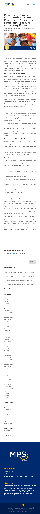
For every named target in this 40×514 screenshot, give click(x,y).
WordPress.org (8, 423)
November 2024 (8, 335)
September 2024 (8, 339)
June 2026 (6, 301)
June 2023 (6, 371)
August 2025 (7, 319)
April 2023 (6, 375)
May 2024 (6, 348)
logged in (13, 253)
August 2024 (7, 341)
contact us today (12, 233)
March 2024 (7, 353)
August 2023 (7, 366)
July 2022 (6, 393)
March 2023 (7, 377)
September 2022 (8, 388)
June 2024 (6, 346)
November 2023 (8, 359)
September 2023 (8, 364)
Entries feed (7, 419)
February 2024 (7, 355)
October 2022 (7, 386)
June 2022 (6, 395)
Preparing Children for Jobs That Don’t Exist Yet (16, 270)
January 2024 (7, 357)
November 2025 (8, 312)
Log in (5, 416)
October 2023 (7, 362)
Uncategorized (26, 28)
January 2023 (7, 379)
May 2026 (6, 303)
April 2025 (6, 326)
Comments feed (8, 421)
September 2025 (8, 317)
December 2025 (8, 310)
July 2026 (6, 299)
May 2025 (6, 324)
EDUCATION (7, 405)
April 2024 (6, 350)
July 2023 (6, 368)
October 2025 (7, 315)
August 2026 (7, 297)
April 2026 (6, 306)
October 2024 (7, 337)
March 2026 (7, 308)
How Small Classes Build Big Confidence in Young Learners (19, 284)
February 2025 (7, 330)
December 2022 (8, 382)
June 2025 (6, 321)
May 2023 (6, 373)
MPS (8, 28)
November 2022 (8, 384)
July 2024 (6, 344)
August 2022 (7, 391)
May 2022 (6, 397)
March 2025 (7, 328)
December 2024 (8, 333)
